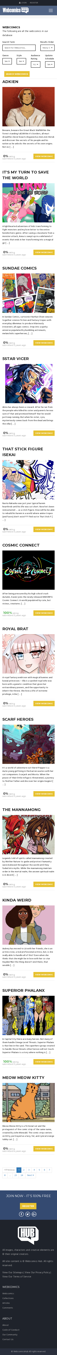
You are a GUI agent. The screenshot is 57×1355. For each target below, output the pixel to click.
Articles (6, 1303)
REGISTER (28, 1206)
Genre (5, 55)
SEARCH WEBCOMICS (17, 74)
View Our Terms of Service (16, 1277)
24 (22, 1175)
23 (16, 1175)
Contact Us (7, 1339)
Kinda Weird (16, 900)
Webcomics (8, 1293)
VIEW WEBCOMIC (44, 156)
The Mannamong (21, 809)
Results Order (47, 42)
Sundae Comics (19, 268)
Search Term (8, 42)
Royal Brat (15, 629)
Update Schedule (49, 57)
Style (19, 55)
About (5, 1325)
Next (30, 1175)
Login (23, 2)
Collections (7, 1298)
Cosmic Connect (21, 545)
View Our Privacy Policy (37, 1273)
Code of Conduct (10, 1330)
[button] (47, 48)
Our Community (10, 1335)
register (34, 2)
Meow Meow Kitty (23, 1077)
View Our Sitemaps (12, 1273)
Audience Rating (35, 57)
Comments (7, 1308)
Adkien (10, 81)
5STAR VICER (15, 358)
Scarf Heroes (17, 719)
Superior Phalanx (23, 990)
